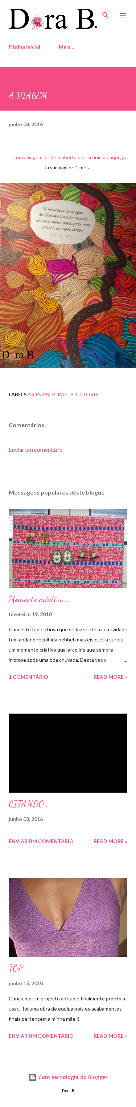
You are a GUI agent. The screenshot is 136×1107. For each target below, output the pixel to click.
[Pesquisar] (105, 13)
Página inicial (24, 47)
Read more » (110, 677)
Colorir (87, 394)
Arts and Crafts (51, 394)
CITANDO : (28, 804)
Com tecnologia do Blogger (72, 1077)
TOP (16, 968)
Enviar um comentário (36, 449)
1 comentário (28, 677)
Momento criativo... (39, 599)
